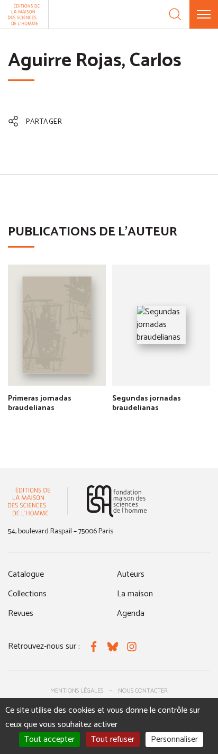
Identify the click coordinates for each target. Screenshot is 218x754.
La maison (135, 594)
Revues (20, 613)
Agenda (130, 613)
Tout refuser (112, 739)
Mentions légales (76, 691)
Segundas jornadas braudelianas (146, 403)
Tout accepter (49, 739)
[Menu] (203, 14)
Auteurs (130, 574)
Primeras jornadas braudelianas (39, 403)
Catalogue (26, 574)
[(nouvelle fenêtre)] (117, 501)
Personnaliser (174, 739)
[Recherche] (175, 14)
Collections (27, 594)
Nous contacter (143, 691)
